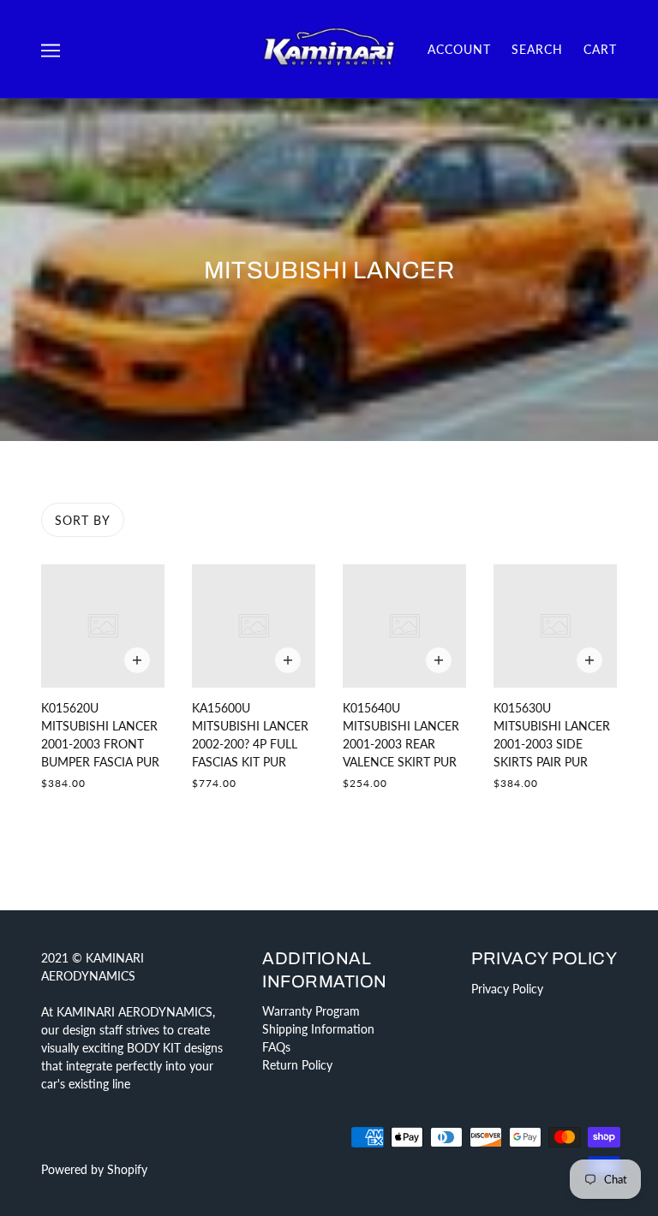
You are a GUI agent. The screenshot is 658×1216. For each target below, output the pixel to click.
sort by (83, 520)
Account (459, 49)
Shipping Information (318, 1029)
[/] (329, 47)
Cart (600, 49)
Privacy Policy (507, 988)
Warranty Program (311, 1011)
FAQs (276, 1047)
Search (537, 49)
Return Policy (297, 1065)
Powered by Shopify (94, 1169)
